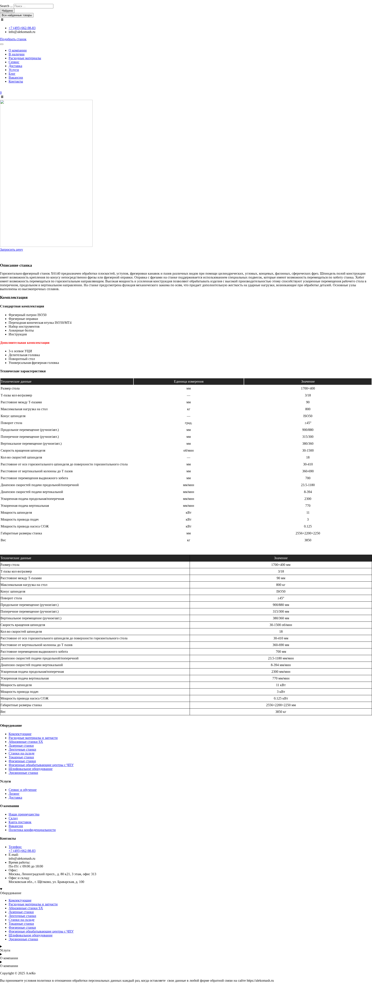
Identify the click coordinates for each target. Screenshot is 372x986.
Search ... (6, 6)
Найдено (7, 10)
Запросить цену (11, 249)
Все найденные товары (17, 15)
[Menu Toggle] (1, 44)
